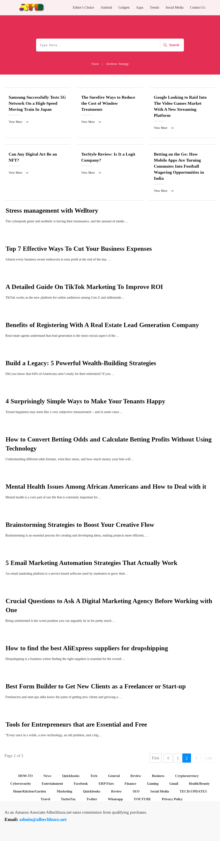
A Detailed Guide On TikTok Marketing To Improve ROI (84, 286)
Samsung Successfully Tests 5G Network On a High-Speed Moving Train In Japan (37, 113)
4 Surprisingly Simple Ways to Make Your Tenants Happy (85, 401)
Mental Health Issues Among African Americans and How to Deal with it (106, 486)
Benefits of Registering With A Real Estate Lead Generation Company (102, 324)
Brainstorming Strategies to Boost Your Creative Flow (80, 524)
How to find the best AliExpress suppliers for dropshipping (87, 648)
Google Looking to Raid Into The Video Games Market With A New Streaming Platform (183, 113)
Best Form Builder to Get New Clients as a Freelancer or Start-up (96, 686)
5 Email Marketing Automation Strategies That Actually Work (91, 562)
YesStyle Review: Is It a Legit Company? (110, 173)
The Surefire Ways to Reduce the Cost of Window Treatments (110, 113)
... (126, 221)
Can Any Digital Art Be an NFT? (37, 173)
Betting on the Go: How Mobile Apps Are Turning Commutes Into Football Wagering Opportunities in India (183, 173)
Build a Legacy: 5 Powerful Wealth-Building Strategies (81, 363)
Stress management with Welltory (52, 210)
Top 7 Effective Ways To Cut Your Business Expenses (79, 248)
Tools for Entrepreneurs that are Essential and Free (76, 724)
